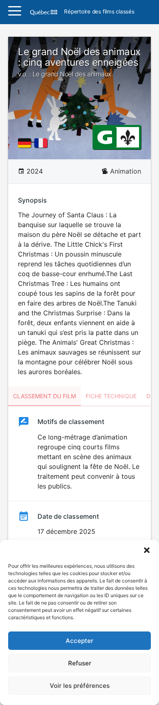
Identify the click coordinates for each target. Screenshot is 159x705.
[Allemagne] (26, 142)
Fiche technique (111, 396)
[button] (147, 550)
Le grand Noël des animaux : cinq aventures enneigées (79, 62)
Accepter (79, 641)
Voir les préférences (80, 685)
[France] (42, 142)
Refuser (79, 663)
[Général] (104, 137)
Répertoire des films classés (99, 12)
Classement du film (44, 396)
